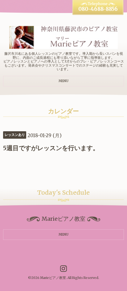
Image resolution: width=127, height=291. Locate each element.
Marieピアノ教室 (53, 278)
